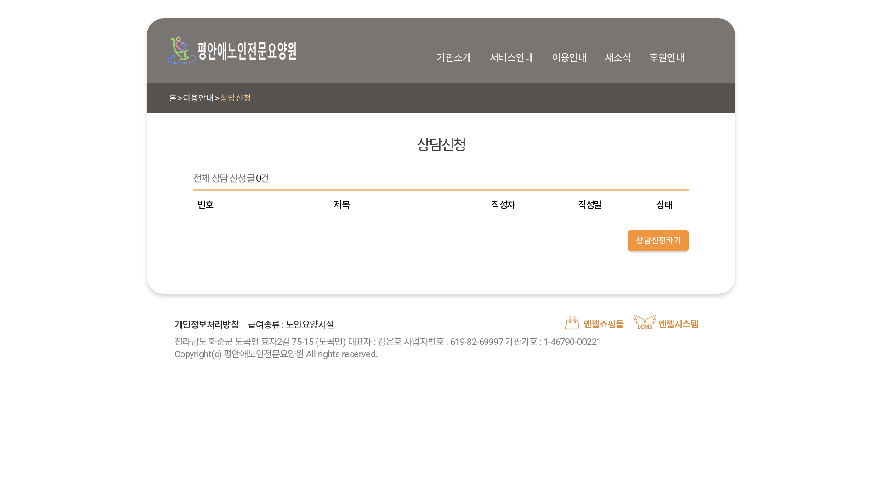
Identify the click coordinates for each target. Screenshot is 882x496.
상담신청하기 (658, 240)
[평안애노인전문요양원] (232, 50)
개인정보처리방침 (206, 324)
